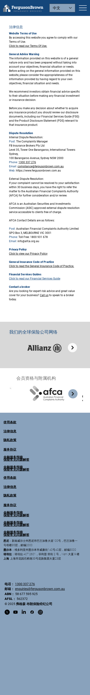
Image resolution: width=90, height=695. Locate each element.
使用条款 (9, 477)
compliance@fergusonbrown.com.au (41, 166)
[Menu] (83, 8)
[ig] (40, 612)
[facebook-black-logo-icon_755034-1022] (32, 612)
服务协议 (9, 505)
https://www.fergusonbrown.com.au (38, 170)
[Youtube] (15, 612)
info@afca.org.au (28, 241)
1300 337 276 (25, 584)
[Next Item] (73, 393)
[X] (7, 612)
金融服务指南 (13, 512)
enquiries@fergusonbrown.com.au (40, 589)
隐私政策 (9, 495)
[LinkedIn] (23, 612)
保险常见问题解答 (16, 515)
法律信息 (9, 487)
